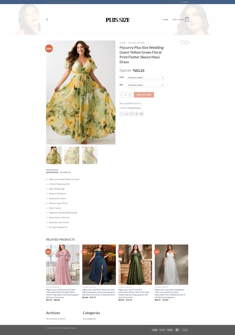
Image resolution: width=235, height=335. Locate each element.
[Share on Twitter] (127, 114)
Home (122, 43)
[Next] (110, 92)
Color (122, 77)
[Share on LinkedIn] (141, 114)
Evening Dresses (136, 43)
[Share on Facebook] (122, 114)
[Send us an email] (187, 2)
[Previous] (50, 92)
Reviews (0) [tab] (65, 172)
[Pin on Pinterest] (136, 114)
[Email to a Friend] (132, 114)
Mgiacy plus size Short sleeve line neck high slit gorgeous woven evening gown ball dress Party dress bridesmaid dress (98, 292)
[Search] (47, 19)
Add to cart (144, 94)
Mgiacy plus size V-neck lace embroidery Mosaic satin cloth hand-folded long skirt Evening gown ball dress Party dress (133, 293)
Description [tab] (52, 172)
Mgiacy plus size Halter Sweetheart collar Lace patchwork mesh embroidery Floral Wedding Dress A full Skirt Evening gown (170, 293)
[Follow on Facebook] (180, 2)
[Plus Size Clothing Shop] (118, 19)
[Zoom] (49, 141)
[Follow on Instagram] (182, 2)
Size (121, 85)
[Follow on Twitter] (185, 2)
